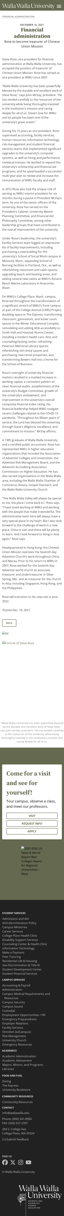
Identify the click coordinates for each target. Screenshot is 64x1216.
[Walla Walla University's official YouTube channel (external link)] (29, 1163)
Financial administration (18, 16)
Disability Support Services (20, 940)
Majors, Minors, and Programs (22, 1065)
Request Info (32, 824)
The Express (10, 1085)
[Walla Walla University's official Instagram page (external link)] (22, 1163)
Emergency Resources (17, 1044)
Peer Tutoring (11, 957)
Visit (32, 816)
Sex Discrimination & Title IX (21, 965)
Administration (12, 990)
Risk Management (14, 1036)
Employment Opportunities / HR (23, 1015)
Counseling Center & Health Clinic (24, 944)
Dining (6, 1081)
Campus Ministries (14, 927)
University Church (14, 1040)
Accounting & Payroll (16, 985)
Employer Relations (15, 1023)
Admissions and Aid (15, 919)
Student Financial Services (19, 974)
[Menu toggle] (58, 6)
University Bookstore (16, 1090)
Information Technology (18, 948)
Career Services (12, 931)
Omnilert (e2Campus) (16, 1032)
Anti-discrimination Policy (19, 923)
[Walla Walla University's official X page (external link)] (14, 1163)
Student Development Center (22, 969)
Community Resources (17, 1102)
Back (9, 623)
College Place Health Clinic (19, 936)
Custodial (8, 1011)
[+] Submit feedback (15, 1139)
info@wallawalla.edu (15, 1113)
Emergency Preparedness (19, 1019)
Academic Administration (19, 1056)
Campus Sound (12, 1006)
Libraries (8, 1069)
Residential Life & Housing (19, 961)
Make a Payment (13, 952)
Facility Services (12, 1028)
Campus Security (13, 1002)
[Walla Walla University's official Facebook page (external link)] (6, 1163)
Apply (32, 831)
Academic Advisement (17, 1060)
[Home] (28, 6)
